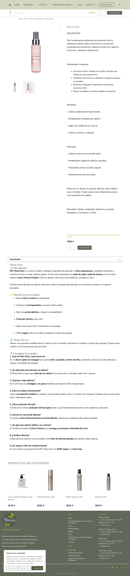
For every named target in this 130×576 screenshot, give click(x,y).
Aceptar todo (37, 568)
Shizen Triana (103, 539)
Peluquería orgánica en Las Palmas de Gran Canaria (80, 522)
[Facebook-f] (117, 568)
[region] (25, 561)
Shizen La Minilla (104, 517)
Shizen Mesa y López (105, 551)
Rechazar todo (24, 568)
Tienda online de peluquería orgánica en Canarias (80, 538)
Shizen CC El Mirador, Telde (107, 529)
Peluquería (28, 5)
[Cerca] (44, 551)
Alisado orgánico (73, 529)
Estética (42, 5)
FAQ (107, 568)
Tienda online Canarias (62, 5)
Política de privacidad (75, 553)
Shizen (17, 5)
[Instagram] (121, 568)
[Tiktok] (125, 568)
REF (26, 18)
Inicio (20, 18)
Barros (70, 526)
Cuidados (39, 18)
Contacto (90, 5)
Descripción (15, 259)
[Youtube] (112, 568)
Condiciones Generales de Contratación (76, 559)
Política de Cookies (74, 556)
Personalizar (12, 568)
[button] (59, 29)
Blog (80, 5)
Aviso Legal (72, 550)
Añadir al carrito (84, 248)
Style (31, 18)
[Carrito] (119, 4)
